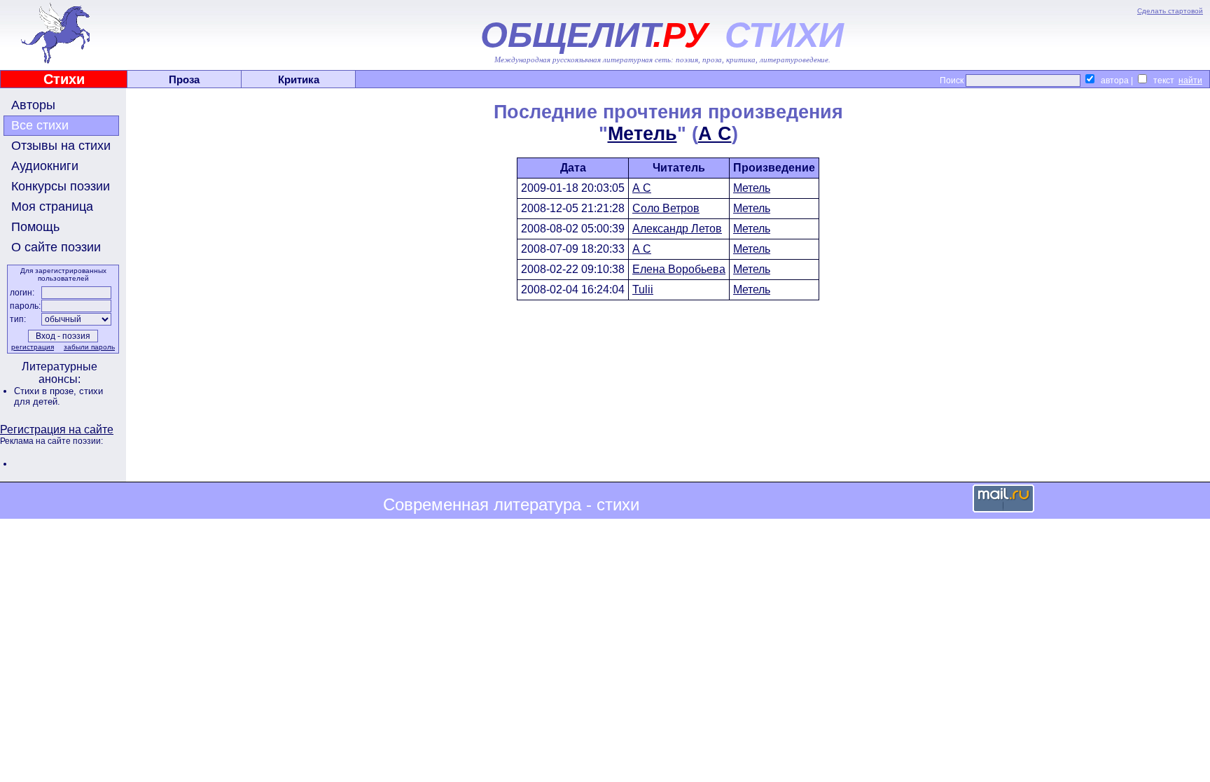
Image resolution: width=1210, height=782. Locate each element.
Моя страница (52, 207)
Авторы (33, 105)
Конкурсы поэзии (60, 186)
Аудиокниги (44, 166)
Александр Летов (677, 229)
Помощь (35, 227)
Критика (298, 79)
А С (715, 133)
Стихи (64, 79)
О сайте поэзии (56, 247)
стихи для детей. (58, 396)
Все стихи (40, 125)
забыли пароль (89, 347)
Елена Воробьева (678, 269)
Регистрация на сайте (56, 429)
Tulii (642, 289)
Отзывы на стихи (61, 146)
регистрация (32, 347)
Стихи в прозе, (46, 391)
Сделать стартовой (1170, 11)
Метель (642, 133)
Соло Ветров (666, 208)
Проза (184, 79)
